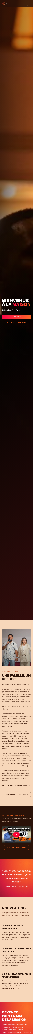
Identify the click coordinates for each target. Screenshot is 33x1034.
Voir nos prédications (16, 322)
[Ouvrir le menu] (29, 4)
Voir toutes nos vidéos (16, 847)
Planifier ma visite (17, 316)
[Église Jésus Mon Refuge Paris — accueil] (5, 4)
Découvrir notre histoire (15, 794)
